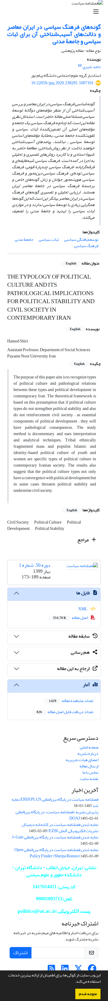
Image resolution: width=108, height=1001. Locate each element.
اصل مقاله (70, 618)
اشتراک (21, 952)
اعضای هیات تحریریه (82, 760)
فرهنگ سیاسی (86, 246)
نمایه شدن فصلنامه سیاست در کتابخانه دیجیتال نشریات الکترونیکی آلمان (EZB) (60, 827)
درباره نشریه (87, 753)
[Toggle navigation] (55, 11)
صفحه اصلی (89, 747)
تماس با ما (90, 772)
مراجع (83, 539)
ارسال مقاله (89, 766)
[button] (73, 982)
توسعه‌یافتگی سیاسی (81, 239)
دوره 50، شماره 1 (34, 565)
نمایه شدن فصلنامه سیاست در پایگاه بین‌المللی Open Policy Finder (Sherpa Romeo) (56, 853)
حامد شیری (91, 67)
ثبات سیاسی (49, 239)
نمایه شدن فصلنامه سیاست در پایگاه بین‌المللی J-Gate (55, 837)
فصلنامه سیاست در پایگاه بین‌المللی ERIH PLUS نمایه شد (55, 802)
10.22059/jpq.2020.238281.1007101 (62, 83)
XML (83, 609)
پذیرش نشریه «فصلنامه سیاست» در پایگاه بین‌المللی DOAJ (57, 815)
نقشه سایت (89, 779)
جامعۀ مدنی (24, 239)
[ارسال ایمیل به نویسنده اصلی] (80, 66)
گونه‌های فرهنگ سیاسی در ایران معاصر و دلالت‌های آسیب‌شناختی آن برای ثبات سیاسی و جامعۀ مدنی (54, 34)
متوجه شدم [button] (88, 993)
